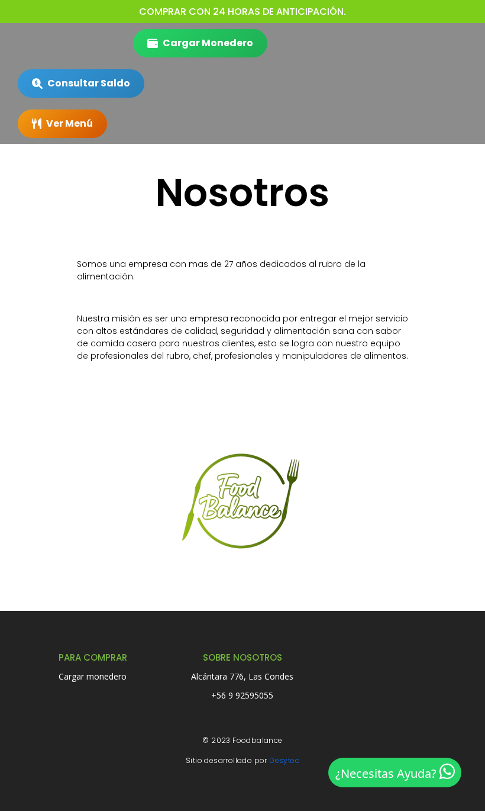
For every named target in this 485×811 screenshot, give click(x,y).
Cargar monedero (93, 676)
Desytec (284, 760)
